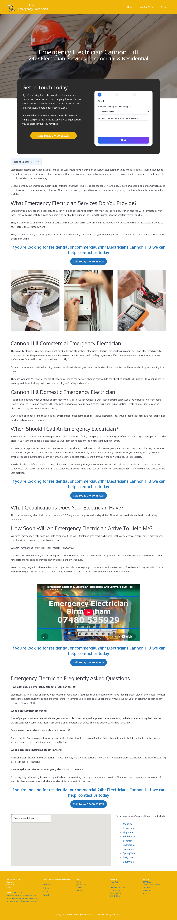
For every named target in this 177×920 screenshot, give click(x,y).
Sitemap (79, 890)
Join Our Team (147, 7)
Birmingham (47, 884)
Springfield (128, 849)
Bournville (128, 861)
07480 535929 (17, 893)
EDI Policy (146, 888)
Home (130, 7)
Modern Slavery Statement (152, 885)
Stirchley (127, 840)
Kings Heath (129, 828)
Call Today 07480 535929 (53, 135)
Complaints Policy (116, 893)
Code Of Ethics (115, 896)
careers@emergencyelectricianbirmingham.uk (22, 901)
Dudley (45, 891)
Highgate (128, 832)
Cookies (112, 885)
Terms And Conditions (117, 888)
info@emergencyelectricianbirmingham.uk (21, 895)
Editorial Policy (115, 890)
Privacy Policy (114, 882)
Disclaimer (146, 893)
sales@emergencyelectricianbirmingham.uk (21, 898)
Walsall (46, 895)
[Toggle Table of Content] (36, 161)
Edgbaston (129, 836)
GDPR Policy (147, 882)
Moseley (127, 823)
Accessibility (147, 890)
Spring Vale (129, 853)
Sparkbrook (129, 844)
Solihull (45, 888)
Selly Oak (128, 857)
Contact (164, 7)
